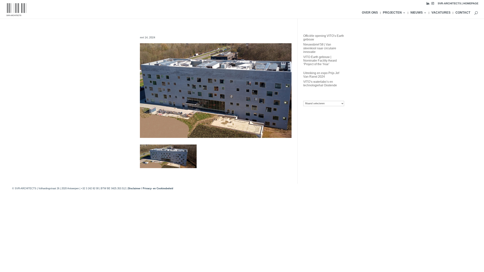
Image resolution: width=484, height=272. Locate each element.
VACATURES (441, 12)
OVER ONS (370, 12)
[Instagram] (432, 4)
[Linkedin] (427, 4)
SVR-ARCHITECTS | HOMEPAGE (458, 3)
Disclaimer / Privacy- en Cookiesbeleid (150, 188)
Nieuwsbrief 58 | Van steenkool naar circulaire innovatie (319, 48)
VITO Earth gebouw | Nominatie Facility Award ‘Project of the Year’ (320, 60)
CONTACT (462, 12)
